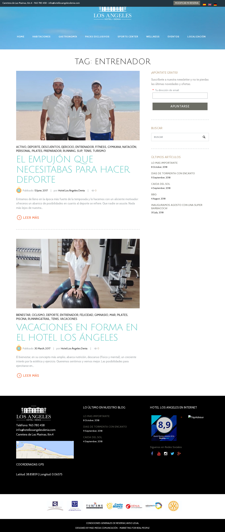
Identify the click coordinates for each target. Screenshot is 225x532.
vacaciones (68, 319)
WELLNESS (153, 36)
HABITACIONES (41, 36)
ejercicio (67, 147)
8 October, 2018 (159, 167)
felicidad (86, 315)
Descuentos (51, 147)
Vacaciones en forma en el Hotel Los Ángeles (77, 332)
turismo (99, 151)
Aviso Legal (132, 523)
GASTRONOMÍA (68, 36)
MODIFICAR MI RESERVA (186, 3)
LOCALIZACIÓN (196, 36)
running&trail (39, 319)
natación (129, 147)
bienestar (23, 315)
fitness (100, 147)
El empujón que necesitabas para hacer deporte (72, 169)
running (69, 151)
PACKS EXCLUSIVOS (97, 36)
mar (113, 315)
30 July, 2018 (157, 212)
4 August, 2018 (158, 198)
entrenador (84, 147)
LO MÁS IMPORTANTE (164, 162)
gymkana (114, 147)
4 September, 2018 (160, 188)
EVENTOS (173, 36)
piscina (21, 319)
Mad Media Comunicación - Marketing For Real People (119, 528)
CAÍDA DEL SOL (160, 183)
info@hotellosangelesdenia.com (64, 3)
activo (21, 147)
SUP (79, 151)
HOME (20, 36)
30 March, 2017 (42, 348)
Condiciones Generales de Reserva (105, 523)
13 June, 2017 (41, 190)
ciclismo (38, 315)
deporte (34, 147)
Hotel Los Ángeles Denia (71, 190)
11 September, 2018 (160, 177)
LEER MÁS (77, 105)
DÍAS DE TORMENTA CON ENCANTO (173, 173)
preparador (53, 151)
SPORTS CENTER (128, 36)
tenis (87, 151)
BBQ (153, 194)
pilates (37, 151)
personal (23, 151)
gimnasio (101, 315)
